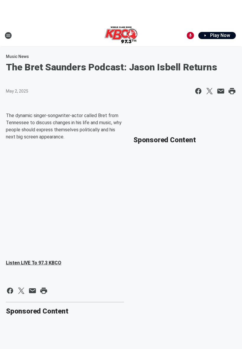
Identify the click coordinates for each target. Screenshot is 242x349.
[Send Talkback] (190, 35)
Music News (17, 56)
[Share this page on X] (209, 91)
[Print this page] (232, 91)
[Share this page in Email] (221, 91)
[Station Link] (121, 35)
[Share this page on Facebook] (198, 91)
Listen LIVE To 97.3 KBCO (33, 263)
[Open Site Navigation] (8, 35)
